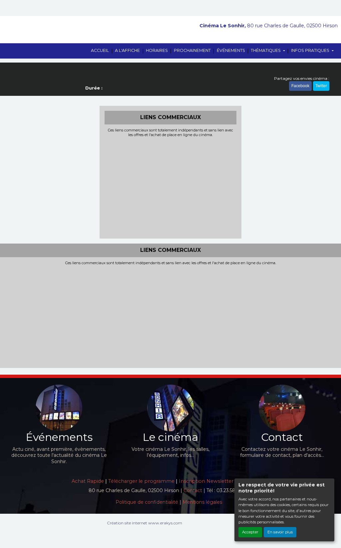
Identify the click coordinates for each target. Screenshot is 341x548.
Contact (192, 490)
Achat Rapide (88, 481)
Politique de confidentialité (147, 502)
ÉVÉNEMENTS (231, 50)
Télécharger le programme (141, 481)
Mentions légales (202, 502)
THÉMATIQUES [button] (266, 50)
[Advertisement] (171, 187)
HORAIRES (157, 50)
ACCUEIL (100, 50)
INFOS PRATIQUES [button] (310, 50)
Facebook (300, 86)
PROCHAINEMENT (192, 50)
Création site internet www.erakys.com (144, 522)
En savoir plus (280, 532)
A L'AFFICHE (127, 50)
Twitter (321, 86)
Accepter (250, 532)
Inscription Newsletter (206, 481)
